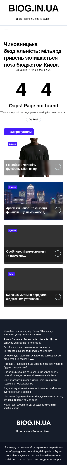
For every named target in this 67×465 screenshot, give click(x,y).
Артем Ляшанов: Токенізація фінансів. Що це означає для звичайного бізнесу (27, 212)
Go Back (33, 119)
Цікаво (12, 144)
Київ (11, 274)
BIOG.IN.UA (33, 8)
